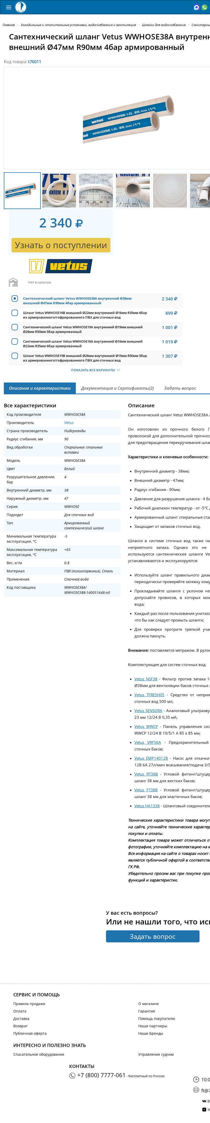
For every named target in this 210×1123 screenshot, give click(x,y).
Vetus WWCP (146, 726)
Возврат (20, 1025)
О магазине (148, 1003)
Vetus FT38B (146, 789)
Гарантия (146, 1011)
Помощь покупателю (156, 1018)
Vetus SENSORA (148, 710)
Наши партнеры (152, 1025)
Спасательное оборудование (38, 1054)
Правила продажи (29, 1003)
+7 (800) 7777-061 (101, 1075)
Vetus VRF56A (147, 742)
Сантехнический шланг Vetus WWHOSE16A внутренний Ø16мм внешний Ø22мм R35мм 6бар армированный (83, 343)
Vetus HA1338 (147, 805)
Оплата (19, 1011)
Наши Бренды (150, 1033)
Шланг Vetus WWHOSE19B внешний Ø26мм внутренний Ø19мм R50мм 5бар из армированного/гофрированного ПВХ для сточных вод (85, 358)
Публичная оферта (30, 1033)
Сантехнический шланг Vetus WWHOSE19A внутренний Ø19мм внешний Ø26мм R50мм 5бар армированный (83, 329)
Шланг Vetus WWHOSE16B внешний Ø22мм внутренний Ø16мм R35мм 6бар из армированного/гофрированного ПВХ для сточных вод (85, 315)
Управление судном (156, 1054)
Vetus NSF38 (146, 678)
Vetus (69, 422)
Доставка (21, 1018)
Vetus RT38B (146, 774)
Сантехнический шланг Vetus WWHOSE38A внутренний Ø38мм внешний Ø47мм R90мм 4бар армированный (77, 300)
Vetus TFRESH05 (149, 694)
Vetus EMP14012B (151, 758)
